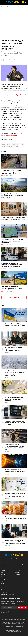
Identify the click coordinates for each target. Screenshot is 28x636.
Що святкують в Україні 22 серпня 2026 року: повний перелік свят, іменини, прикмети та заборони (15, 494)
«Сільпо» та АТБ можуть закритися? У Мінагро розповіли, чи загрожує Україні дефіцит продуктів (15, 447)
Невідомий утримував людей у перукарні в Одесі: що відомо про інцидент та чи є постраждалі (11, 264)
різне (8, 146)
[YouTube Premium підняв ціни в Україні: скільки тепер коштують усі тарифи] (14, 412)
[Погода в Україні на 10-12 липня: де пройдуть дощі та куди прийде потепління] (14, 231)
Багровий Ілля (8, 59)
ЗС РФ (18, 144)
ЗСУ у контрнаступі (11, 135)
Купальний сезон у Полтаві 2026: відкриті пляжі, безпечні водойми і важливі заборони (12, 288)
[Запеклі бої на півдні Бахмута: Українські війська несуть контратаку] (14, 73)
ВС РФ (13, 144)
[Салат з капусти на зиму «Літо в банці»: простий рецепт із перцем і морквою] (14, 508)
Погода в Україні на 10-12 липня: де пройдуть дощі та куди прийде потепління (12, 241)
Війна (8, 144)
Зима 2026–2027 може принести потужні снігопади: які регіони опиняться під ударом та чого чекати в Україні (14, 373)
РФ (12, 146)
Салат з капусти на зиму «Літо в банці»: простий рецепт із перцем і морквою (15, 518)
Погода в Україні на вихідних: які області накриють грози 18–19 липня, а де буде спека (13, 195)
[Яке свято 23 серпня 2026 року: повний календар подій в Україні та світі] (14, 315)
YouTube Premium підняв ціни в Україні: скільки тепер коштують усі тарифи (15, 422)
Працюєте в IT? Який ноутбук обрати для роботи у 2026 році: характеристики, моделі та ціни (15, 542)
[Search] (26, 2)
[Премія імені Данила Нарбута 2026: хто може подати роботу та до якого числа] (14, 209)
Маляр (3, 146)
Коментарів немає (7, 61)
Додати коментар (14, 297)
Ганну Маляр (15, 97)
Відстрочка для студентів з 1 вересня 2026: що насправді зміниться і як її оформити (14, 349)
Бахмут (4, 144)
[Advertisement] (14, 23)
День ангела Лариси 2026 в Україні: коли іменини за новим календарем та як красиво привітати (14, 398)
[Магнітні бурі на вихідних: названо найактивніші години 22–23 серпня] (14, 461)
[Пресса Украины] (14, 2)
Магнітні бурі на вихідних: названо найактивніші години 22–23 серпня (15, 471)
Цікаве (16, 146)
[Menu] (2, 2)
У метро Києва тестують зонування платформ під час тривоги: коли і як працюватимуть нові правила (12, 172)
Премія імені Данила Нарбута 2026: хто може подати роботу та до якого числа (13, 218)
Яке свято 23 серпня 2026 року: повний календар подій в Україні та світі (15, 325)
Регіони (20, 59)
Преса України (20, 95)
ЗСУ (22, 144)
